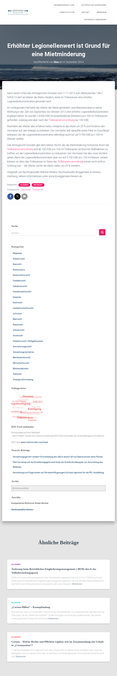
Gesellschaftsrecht (22, 291)
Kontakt (85, 12)
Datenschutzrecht (21, 275)
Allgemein (24, 185)
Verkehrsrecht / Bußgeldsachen (28, 341)
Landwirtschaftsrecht (23, 308)
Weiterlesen (77, 584)
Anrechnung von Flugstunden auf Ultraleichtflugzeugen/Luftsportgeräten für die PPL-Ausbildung (58, 472)
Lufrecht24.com (66, 12)
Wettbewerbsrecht (22, 357)
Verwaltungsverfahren (23, 352)
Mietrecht (38, 185)
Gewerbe (17, 297)
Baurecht (17, 264)
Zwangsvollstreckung (23, 379)
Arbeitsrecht (19, 259)
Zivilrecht (17, 374)
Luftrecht (17, 314)
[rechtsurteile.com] (18, 12)
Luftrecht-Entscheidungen (93, 5)
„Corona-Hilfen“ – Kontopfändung (30, 607)
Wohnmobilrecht (20, 368)
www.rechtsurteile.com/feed (34, 442)
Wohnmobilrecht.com (64, 5)
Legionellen (26, 189)
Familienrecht (19, 281)
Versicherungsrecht (22, 346)
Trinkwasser (37, 189)
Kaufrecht (17, 302)
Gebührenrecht (20, 286)
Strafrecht (18, 335)
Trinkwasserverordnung (61, 119)
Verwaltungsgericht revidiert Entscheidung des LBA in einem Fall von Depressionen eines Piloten (58, 457)
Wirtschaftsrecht (21, 363)
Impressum (101, 12)
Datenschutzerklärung (95, 20)
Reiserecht (18, 324)
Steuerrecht (18, 330)
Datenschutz (19, 270)
